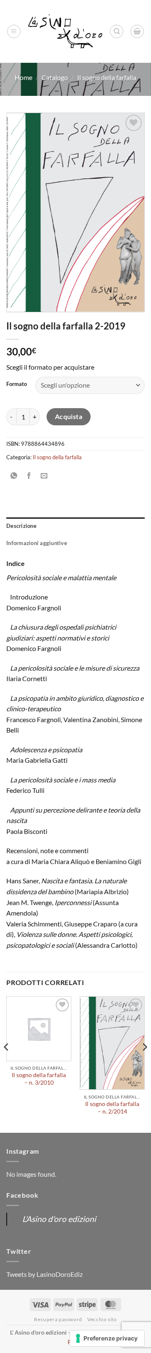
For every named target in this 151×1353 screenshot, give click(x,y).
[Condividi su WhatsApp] (14, 476)
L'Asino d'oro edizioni (59, 1219)
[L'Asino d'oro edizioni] (65, 31)
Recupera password (58, 1319)
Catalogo (55, 77)
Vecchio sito (102, 1319)
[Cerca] (116, 31)
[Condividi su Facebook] (29, 476)
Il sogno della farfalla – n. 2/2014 (112, 1108)
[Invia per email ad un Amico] (44, 476)
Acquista (69, 416)
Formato (16, 384)
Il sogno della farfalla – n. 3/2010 (39, 1079)
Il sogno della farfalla (106, 77)
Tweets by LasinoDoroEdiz (44, 1274)
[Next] (144, 1063)
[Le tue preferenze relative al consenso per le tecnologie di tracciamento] (107, 1338)
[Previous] (7, 1063)
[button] (14, 31)
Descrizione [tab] (21, 525)
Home (23, 77)
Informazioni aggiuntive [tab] (36, 543)
